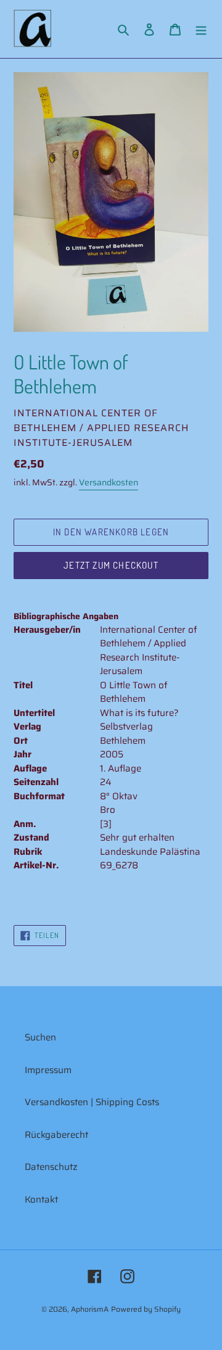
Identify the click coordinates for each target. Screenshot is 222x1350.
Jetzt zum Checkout (111, 565)
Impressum (48, 1070)
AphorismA (90, 1309)
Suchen (40, 1037)
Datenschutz (51, 1166)
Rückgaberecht (56, 1134)
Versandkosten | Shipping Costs (92, 1102)
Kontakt (41, 1199)
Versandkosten (108, 482)
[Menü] (201, 29)
